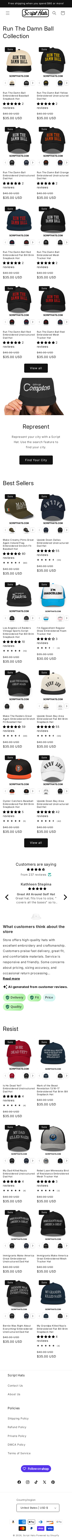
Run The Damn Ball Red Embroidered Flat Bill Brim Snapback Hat (18, 255)
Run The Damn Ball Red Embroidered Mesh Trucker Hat (51, 334)
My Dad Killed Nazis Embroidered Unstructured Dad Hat (19, 1173)
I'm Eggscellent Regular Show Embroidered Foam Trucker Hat (52, 630)
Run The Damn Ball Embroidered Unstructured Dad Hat (19, 175)
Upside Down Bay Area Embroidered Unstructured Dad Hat (53, 804)
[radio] (12, 83)
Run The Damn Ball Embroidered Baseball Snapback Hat (16, 95)
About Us (14, 1394)
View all (36, 368)
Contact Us (15, 1385)
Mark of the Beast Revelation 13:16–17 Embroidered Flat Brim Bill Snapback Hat (52, 1090)
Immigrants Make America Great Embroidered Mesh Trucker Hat (52, 1258)
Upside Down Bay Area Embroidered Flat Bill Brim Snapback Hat (52, 719)
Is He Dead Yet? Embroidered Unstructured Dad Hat (19, 1088)
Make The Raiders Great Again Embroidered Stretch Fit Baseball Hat (19, 719)
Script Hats (29, 1535)
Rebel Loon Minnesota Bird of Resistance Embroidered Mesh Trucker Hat (53, 1173)
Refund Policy (17, 1427)
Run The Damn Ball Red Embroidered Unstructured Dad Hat (19, 334)
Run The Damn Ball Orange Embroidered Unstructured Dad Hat (53, 175)
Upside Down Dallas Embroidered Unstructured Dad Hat (53, 542)
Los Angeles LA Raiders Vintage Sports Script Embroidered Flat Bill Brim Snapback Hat (18, 632)
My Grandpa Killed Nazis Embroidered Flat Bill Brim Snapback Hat (52, 1328)
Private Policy (17, 1436)
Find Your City (36, 460)
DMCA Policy (17, 1444)
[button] (7, 13)
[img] (36, 869)
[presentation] (33, 83)
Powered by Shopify (47, 1535)
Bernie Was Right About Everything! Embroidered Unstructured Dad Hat (17, 1328)
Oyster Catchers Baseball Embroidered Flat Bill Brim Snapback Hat (18, 804)
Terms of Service (19, 1453)
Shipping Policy (18, 1418)
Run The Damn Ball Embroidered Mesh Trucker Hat (48, 255)
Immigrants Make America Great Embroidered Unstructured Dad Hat (18, 1258)
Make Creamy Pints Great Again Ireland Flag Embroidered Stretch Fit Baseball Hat (18, 544)
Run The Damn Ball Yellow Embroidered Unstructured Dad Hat (53, 95)
